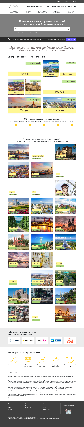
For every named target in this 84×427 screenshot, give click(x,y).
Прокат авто (60, 6)
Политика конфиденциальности (14, 412)
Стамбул (44, 32)
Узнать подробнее (71, 39)
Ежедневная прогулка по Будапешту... (33, 39)
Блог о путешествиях (47, 412)
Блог (75, 6)
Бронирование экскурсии (48, 405)
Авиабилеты (39, 6)
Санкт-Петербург (27, 32)
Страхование (68, 6)
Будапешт (20, 39)
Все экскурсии (31, 6)
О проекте (66, 1)
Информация (28, 405)
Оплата (44, 407)
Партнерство (28, 407)
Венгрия (14, 39)
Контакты (74, 1)
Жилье (54, 6)
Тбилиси (39, 32)
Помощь (58, 1)
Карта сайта (10, 410)
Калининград (34, 32)
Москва (20, 32)
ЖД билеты (47, 6)
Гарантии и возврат (47, 409)
